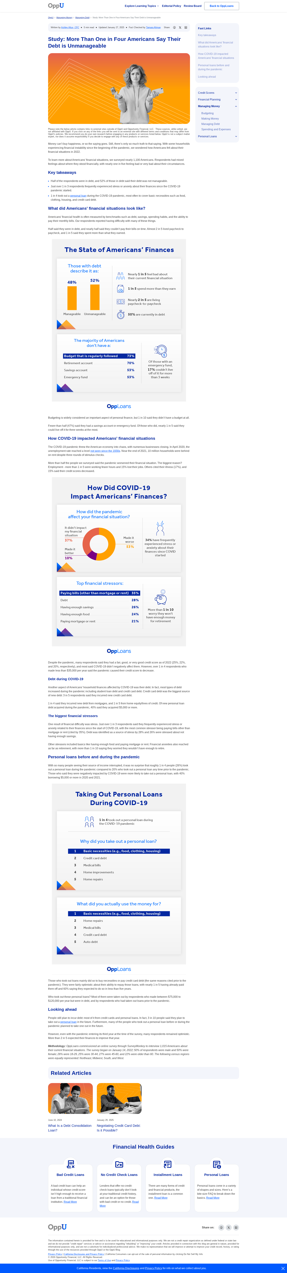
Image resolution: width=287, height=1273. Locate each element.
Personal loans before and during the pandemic (213, 67)
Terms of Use (104, 1260)
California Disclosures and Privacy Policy (84, 1254)
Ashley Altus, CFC (70, 27)
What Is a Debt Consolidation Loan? (69, 1128)
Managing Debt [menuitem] (210, 124)
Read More (70, 1201)
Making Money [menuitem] (210, 118)
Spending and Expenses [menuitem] (216, 129)
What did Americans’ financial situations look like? (215, 44)
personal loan (78, 195)
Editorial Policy (171, 6)
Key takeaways (207, 35)
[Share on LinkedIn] (185, 27)
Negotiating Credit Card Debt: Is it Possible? (119, 1128)
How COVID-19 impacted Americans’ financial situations (216, 55)
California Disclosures (126, 1268)
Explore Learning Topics (140, 6)
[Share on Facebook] (174, 27)
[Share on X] (180, 27)
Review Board (193, 6)
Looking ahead (207, 76)
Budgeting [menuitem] (207, 113)
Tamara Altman (153, 27)
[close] (283, 1268)
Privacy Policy (55, 1254)
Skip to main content (20, 5)
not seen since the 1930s (105, 450)
